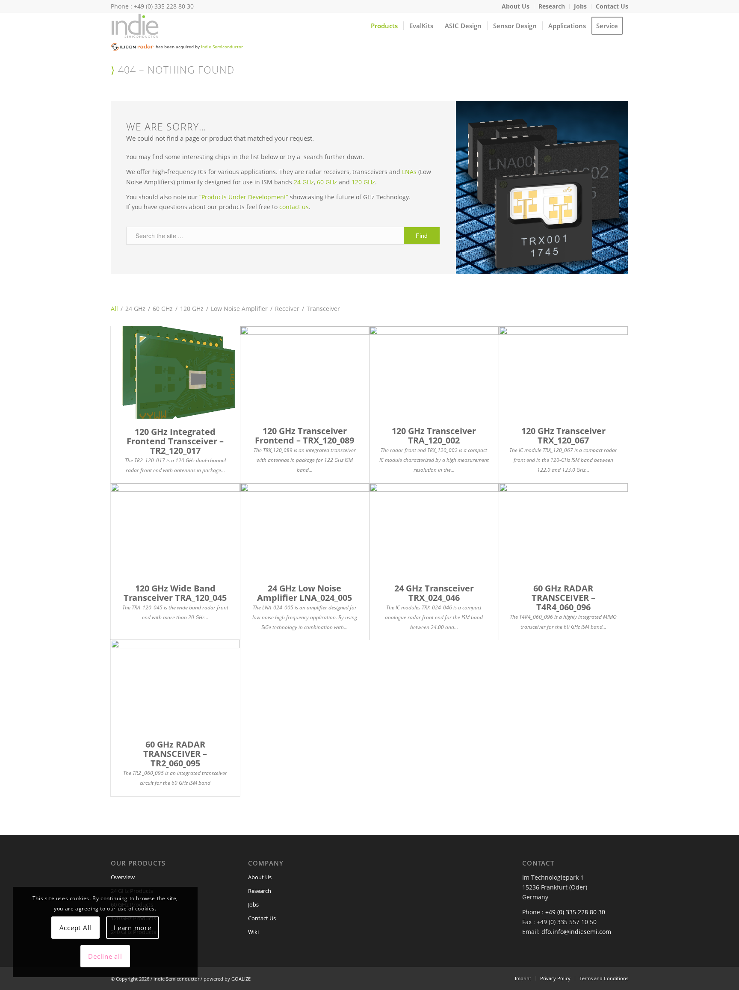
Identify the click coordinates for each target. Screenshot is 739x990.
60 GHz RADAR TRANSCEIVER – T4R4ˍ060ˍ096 (563, 597)
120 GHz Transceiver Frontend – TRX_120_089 (304, 435)
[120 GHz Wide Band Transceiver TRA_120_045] (175, 529)
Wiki (253, 932)
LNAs (409, 172)
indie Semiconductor (222, 47)
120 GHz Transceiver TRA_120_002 (434, 435)
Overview (123, 877)
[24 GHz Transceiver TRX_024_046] (434, 529)
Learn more (132, 927)
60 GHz (327, 182)
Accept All (75, 927)
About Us (260, 877)
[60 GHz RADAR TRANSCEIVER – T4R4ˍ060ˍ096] (563, 529)
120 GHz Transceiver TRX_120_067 (563, 435)
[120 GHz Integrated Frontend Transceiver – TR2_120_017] (175, 372)
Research (259, 891)
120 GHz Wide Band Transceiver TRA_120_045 (175, 592)
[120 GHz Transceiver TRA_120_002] (434, 372)
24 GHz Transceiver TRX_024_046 (434, 592)
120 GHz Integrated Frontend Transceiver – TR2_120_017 (175, 441)
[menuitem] (515, 6)
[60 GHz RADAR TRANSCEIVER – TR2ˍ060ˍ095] (175, 686)
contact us (294, 207)
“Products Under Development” (243, 197)
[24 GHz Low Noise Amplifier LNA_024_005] (305, 529)
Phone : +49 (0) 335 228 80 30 (152, 6)
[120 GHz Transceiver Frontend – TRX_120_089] (305, 372)
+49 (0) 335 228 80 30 (575, 912)
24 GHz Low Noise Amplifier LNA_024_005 (304, 592)
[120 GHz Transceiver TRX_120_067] (563, 372)
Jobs (253, 904)
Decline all (105, 956)
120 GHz (363, 182)
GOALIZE (241, 978)
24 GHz (304, 182)
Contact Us (262, 918)
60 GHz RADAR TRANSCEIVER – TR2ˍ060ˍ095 (175, 754)
